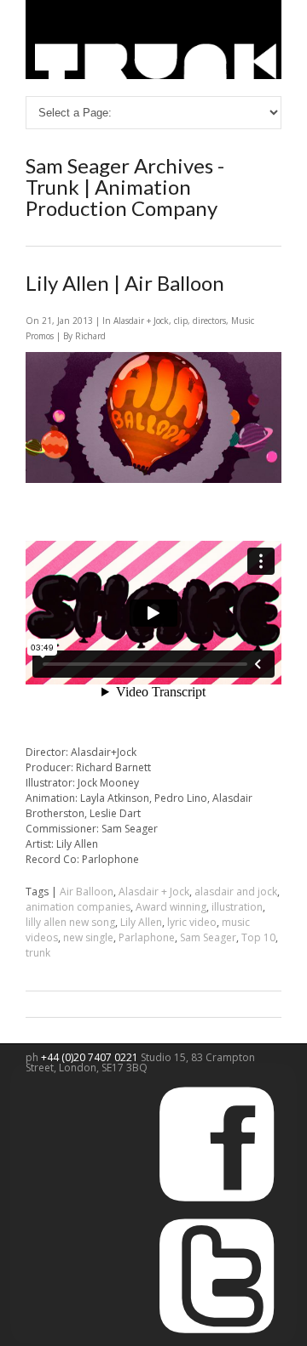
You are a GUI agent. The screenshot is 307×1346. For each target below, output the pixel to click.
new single (88, 937)
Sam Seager (208, 937)
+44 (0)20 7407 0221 (91, 1057)
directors (209, 321)
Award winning (171, 907)
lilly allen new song (70, 922)
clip (181, 321)
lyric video (192, 922)
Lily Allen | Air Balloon (125, 282)
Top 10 (258, 937)
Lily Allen (141, 922)
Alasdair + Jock (141, 321)
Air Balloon (86, 891)
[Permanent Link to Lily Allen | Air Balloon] (153, 479)
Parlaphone (147, 937)
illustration (237, 907)
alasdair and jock (235, 891)
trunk (38, 953)
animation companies (78, 907)
